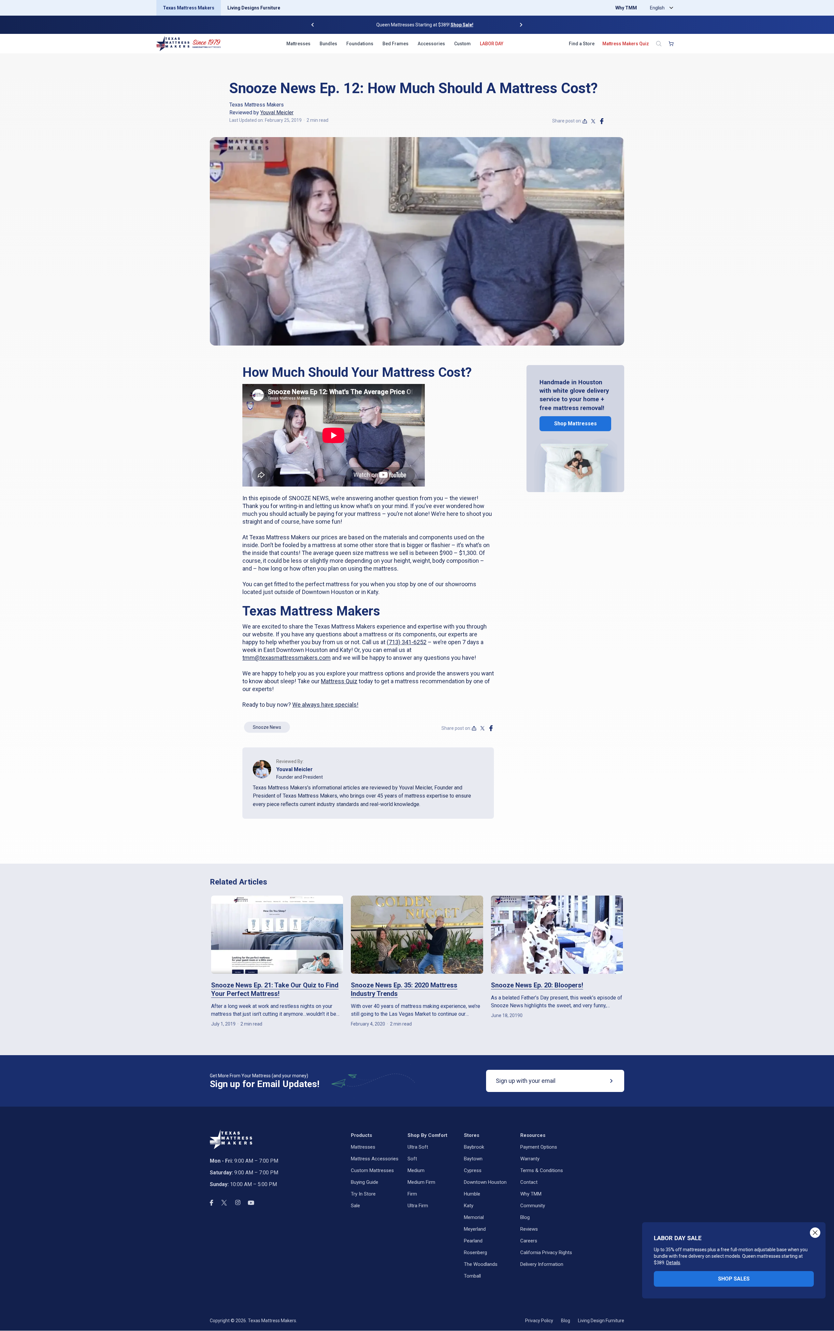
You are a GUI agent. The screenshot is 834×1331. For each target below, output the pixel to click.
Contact (529, 1182)
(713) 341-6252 (406, 642)
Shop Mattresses (575, 423)
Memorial (474, 1217)
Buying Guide (364, 1182)
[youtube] (251, 1202)
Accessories (431, 43)
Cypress (473, 1170)
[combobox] (660, 8)
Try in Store (363, 1194)
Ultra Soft (418, 1147)
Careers (528, 1241)
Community (532, 1206)
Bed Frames (395, 43)
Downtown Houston (485, 1182)
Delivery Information (541, 1264)
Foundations (359, 43)
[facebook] (602, 121)
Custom (462, 43)
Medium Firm (421, 1182)
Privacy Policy (539, 1320)
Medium (416, 1170)
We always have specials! (325, 704)
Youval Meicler (277, 112)
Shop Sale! (454, 24)
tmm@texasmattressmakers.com (286, 657)
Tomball (472, 1276)
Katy (468, 1206)
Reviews (529, 1229)
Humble (472, 1194)
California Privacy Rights (546, 1252)
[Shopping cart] (671, 43)
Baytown (473, 1159)
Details (673, 1262)
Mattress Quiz (339, 681)
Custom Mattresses (372, 1170)
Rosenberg (475, 1252)
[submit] (611, 1081)
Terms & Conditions (541, 1170)
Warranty (529, 1159)
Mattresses (298, 43)
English (657, 7)
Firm (412, 1194)
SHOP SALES (734, 1279)
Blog (525, 1217)
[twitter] (593, 121)
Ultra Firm (418, 1206)
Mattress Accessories (374, 1159)
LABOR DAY (491, 43)
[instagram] (237, 1202)
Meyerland (475, 1229)
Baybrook (474, 1147)
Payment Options (538, 1147)
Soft (412, 1159)
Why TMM (626, 7)
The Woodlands (480, 1264)
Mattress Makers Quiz (625, 43)
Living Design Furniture (601, 1320)
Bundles (328, 43)
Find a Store (582, 43)
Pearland (473, 1241)
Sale (355, 1206)
